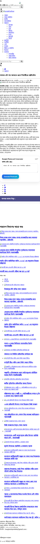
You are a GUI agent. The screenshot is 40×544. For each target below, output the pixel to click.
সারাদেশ (6, 71)
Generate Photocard (10, 176)
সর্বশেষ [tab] (6, 279)
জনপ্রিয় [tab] (6, 281)
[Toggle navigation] (1, 11)
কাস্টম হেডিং (7, 162)
